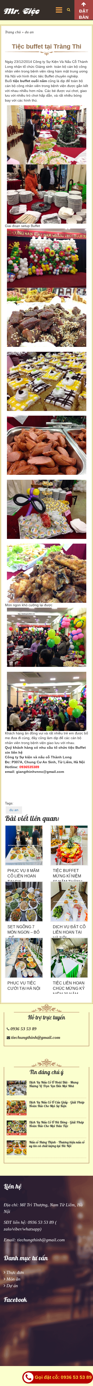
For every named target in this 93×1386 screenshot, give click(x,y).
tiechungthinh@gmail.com (35, 1037)
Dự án (12, 1285)
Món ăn (13, 1279)
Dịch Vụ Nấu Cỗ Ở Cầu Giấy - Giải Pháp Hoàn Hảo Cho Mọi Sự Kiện (56, 1104)
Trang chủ (13, 32)
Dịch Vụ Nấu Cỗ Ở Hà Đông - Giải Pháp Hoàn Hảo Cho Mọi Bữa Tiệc (56, 1124)
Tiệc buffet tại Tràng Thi (46, 46)
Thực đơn (15, 1272)
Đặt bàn (84, 14)
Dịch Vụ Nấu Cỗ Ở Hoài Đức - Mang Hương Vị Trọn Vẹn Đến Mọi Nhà (53, 1084)
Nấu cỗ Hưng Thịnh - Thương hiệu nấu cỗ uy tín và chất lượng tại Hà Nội (57, 1144)
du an (29, 32)
